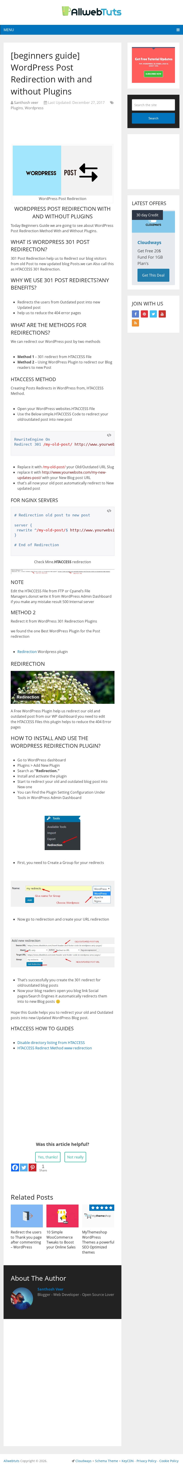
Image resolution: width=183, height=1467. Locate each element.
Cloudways (83, 1461)
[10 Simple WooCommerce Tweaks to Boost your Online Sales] (62, 1216)
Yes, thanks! (48, 1157)
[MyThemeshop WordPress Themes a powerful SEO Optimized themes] (98, 1216)
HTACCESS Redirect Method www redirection (54, 1048)
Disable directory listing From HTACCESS (51, 1042)
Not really (75, 1157)
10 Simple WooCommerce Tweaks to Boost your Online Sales (61, 1240)
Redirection (27, 651)
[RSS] (135, 322)
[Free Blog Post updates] (153, 81)
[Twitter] (24, 1167)
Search (153, 118)
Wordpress (34, 107)
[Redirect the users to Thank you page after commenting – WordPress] (27, 1216)
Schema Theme (106, 1461)
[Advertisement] (62, 125)
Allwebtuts (11, 1461)
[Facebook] (15, 1167)
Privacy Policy (146, 1461)
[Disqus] (62, 1382)
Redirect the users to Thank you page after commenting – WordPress (26, 1240)
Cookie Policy (169, 1461)
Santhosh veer (26, 102)
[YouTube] (162, 314)
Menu (9, 29)
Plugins (17, 107)
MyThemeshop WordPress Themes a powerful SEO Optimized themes (98, 1242)
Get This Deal (153, 275)
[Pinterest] (32, 1167)
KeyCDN (128, 1461)
